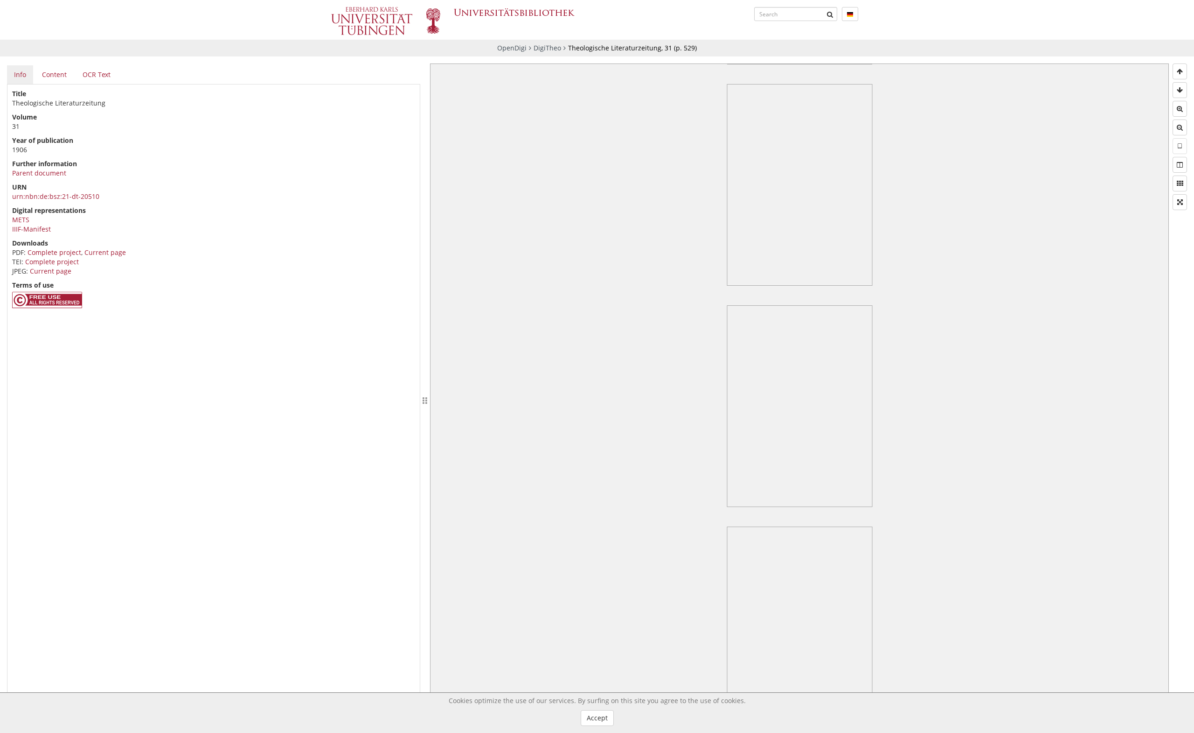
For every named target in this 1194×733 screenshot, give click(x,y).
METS (20, 219)
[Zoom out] (1180, 127)
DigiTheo (547, 47)
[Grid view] (1180, 183)
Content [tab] (54, 74)
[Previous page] (1180, 71)
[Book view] (1180, 165)
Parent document (39, 173)
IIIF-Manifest (31, 229)
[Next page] (1180, 90)
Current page (105, 252)
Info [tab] (20, 74)
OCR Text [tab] (97, 74)
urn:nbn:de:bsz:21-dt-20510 (55, 196)
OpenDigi (512, 47)
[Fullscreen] (1180, 202)
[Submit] (830, 14)
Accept (597, 717)
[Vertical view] (1180, 146)
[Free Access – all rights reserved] (47, 305)
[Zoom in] (1180, 109)
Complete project (54, 252)
